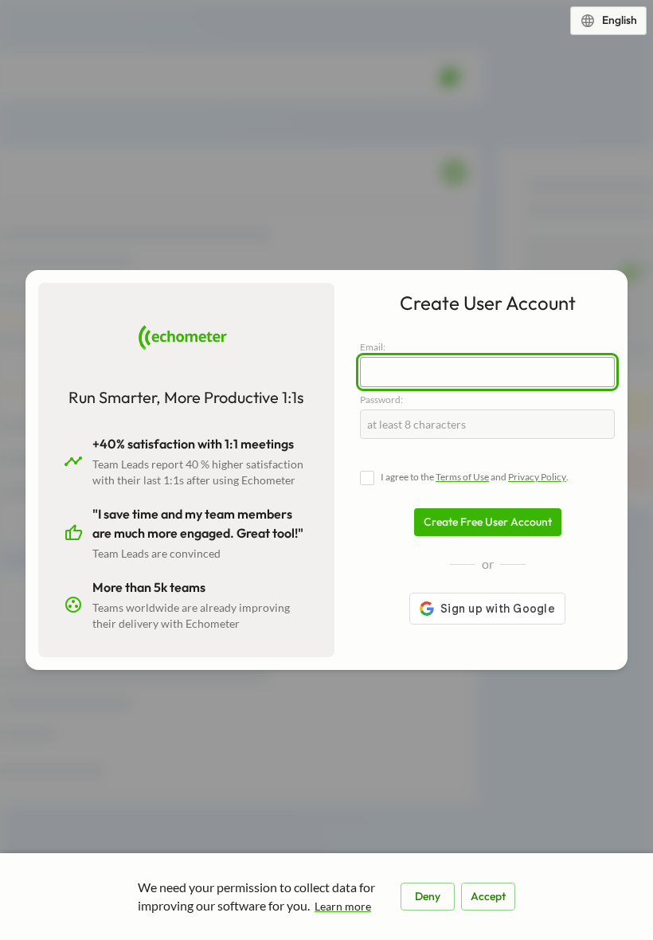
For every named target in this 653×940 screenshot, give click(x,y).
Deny (427, 896)
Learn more (343, 906)
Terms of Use (462, 477)
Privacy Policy (537, 477)
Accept (488, 896)
